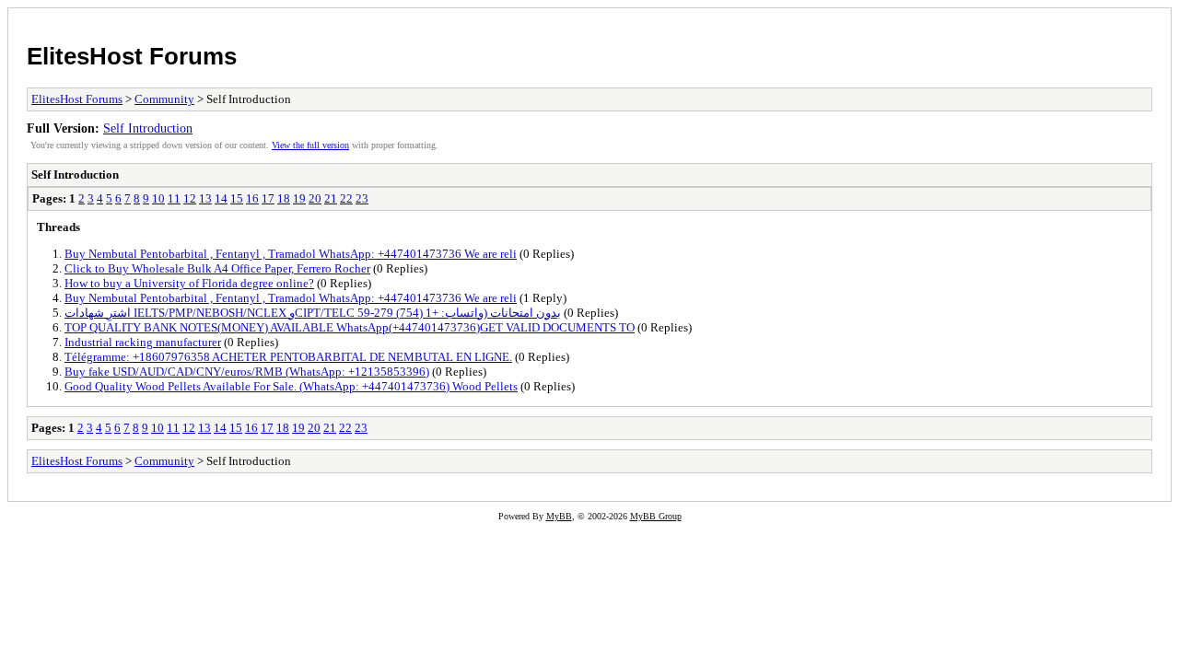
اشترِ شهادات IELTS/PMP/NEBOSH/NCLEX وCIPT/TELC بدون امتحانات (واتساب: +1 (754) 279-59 (312, 313)
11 (174, 198)
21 (330, 198)
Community (164, 99)
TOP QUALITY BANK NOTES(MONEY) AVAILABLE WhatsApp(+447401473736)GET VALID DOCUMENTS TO (349, 327)
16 (252, 198)
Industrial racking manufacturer (142, 342)
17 (268, 198)
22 (346, 198)
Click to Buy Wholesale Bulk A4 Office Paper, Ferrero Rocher (217, 268)
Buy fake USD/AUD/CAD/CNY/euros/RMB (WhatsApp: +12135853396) (246, 371)
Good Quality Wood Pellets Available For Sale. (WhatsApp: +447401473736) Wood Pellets (291, 386)
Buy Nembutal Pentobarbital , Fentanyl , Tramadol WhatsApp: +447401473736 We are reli (290, 254)
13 (205, 198)
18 (283, 198)
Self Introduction (148, 128)
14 (221, 198)
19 (299, 198)
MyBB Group (656, 516)
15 (236, 198)
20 (315, 198)
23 (362, 198)
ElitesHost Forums (132, 56)
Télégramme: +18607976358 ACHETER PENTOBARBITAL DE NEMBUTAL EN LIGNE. (288, 357)
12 (189, 198)
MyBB (559, 516)
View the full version (310, 145)
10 (158, 198)
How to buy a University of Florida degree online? (189, 283)
